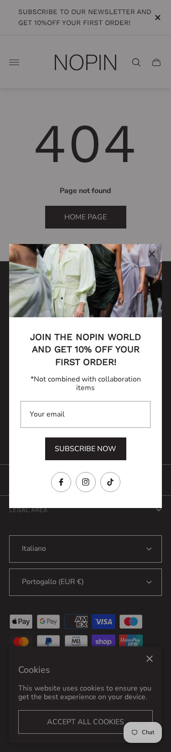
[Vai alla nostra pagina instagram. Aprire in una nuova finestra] (86, 482)
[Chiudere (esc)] (152, 254)
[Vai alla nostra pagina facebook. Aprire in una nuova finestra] (61, 482)
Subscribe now (85, 449)
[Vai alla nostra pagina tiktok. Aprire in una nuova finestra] (110, 482)
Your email (47, 414)
